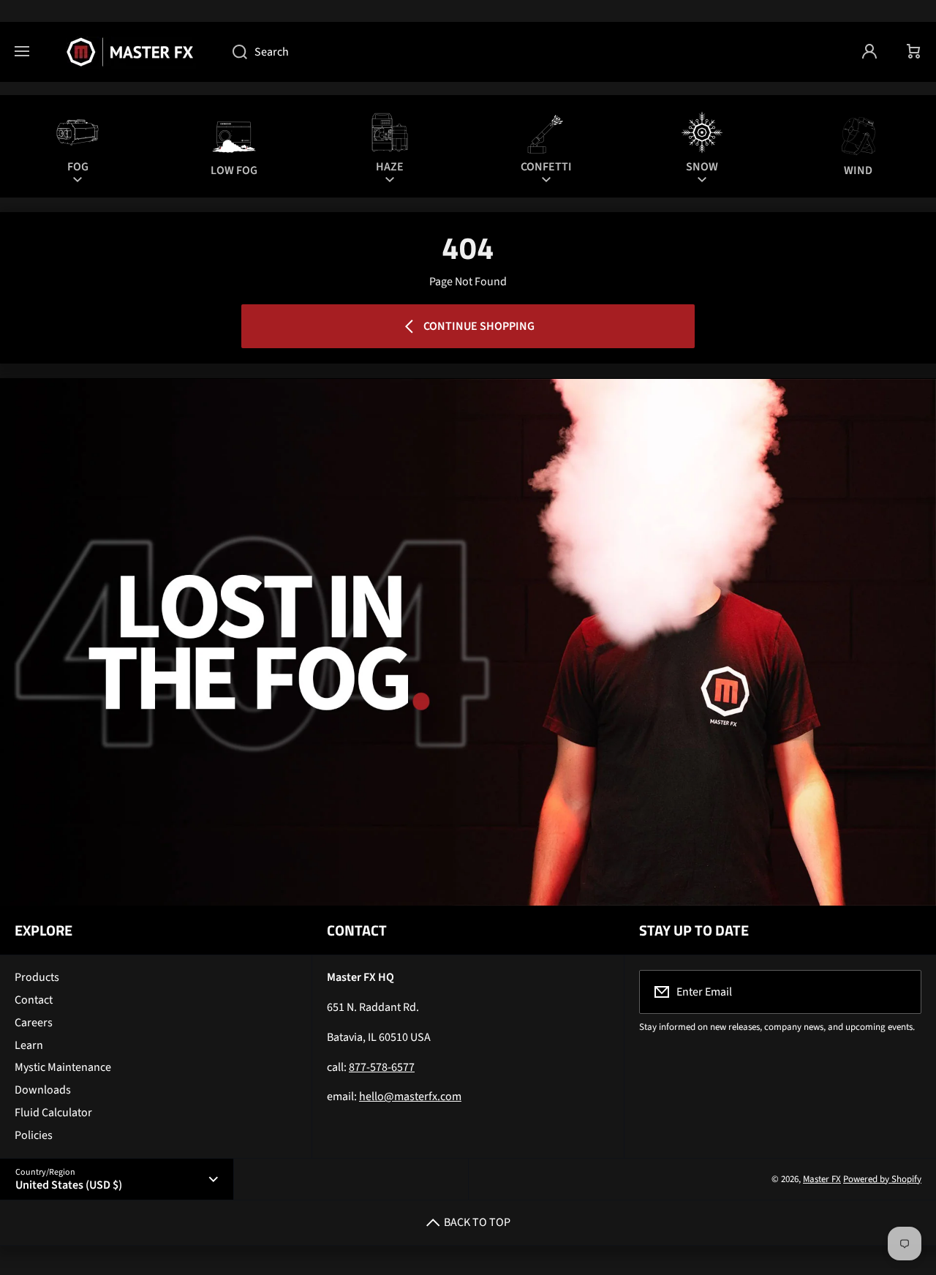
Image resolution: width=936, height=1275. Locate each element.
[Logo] (131, 52)
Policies (34, 1135)
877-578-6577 (382, 1067)
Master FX (822, 1179)
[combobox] (532, 52)
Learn (29, 1045)
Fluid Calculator (53, 1113)
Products (37, 977)
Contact (34, 1000)
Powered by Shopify (882, 1179)
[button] (914, 52)
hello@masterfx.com (410, 1096)
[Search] (232, 52)
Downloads (43, 1090)
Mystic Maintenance (63, 1067)
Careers (34, 1023)
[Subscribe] (900, 992)
